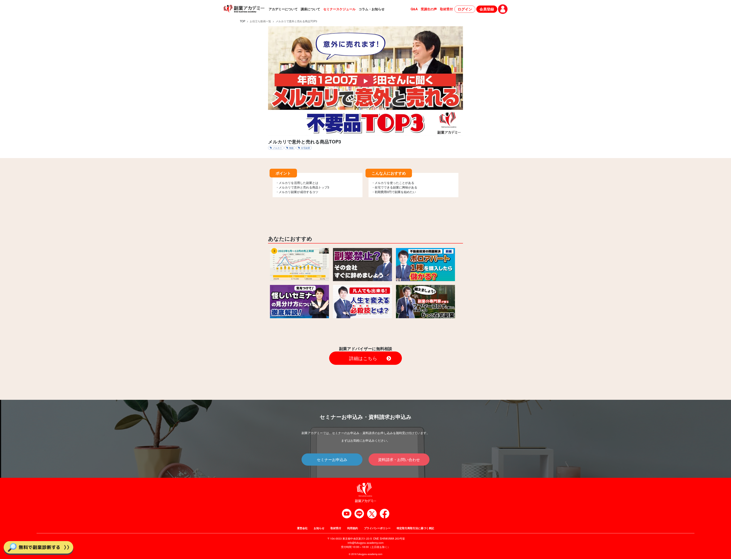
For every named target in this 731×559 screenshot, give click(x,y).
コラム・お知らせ (372, 9)
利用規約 (352, 528)
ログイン (465, 9)
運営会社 (302, 528)
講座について (310, 9)
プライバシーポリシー (377, 528)
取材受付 (446, 9)
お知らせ (319, 528)
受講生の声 (429, 9)
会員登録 (487, 9)
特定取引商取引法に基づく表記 (415, 528)
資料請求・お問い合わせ (399, 459)
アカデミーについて (283, 9)
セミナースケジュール (339, 9)
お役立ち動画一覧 (260, 21)
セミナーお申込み (332, 459)
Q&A (414, 9)
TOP (242, 21)
